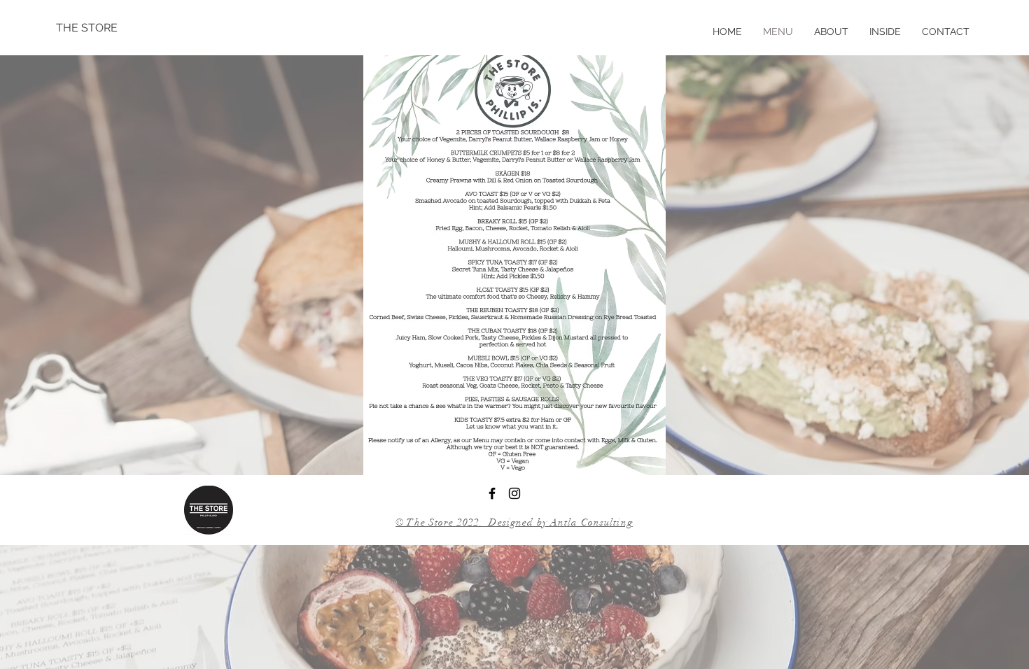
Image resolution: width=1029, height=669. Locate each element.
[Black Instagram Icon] (514, 493)
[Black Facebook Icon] (492, 493)
